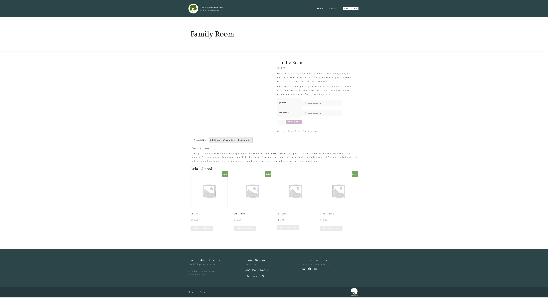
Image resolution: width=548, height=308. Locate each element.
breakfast (284, 112)
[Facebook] (311, 270)
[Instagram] (317, 270)
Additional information (222, 140)
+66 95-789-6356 (257, 270)
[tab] (200, 140)
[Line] (305, 270)
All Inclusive (314, 131)
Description (200, 140)
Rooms (332, 9)
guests (282, 102)
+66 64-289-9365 (257, 276)
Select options (201, 228)
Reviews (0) (244, 140)
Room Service (295, 131)
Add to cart (294, 122)
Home (320, 9)
